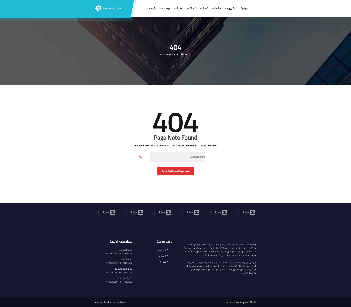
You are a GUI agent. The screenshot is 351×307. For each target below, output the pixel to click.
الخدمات (162, 256)
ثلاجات (204, 8)
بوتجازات (165, 8)
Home (183, 54)
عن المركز (162, 250)
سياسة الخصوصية (103, 302)
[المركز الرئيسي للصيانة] (108, 7)
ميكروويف (231, 8)
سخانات (179, 8)
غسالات (192, 8)
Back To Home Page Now (176, 171)
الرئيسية (245, 8)
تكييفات (152, 8)
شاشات (217, 8)
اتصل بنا (163, 262)
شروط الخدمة (119, 302)
